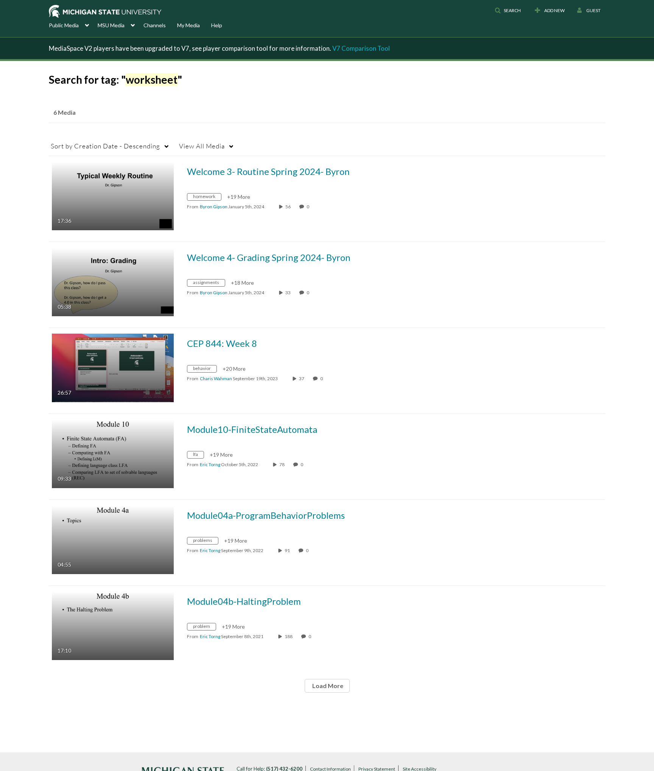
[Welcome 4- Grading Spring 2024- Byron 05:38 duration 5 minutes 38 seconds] (113, 281)
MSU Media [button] (111, 25)
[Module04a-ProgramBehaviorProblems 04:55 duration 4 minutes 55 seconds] (113, 539)
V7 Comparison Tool (361, 48)
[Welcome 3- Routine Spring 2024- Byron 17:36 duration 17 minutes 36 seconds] (113, 195)
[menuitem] (73, 24)
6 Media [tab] (64, 112)
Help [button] (216, 25)
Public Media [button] (64, 25)
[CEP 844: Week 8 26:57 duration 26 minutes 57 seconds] (113, 367)
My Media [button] (188, 25)
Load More (327, 685)
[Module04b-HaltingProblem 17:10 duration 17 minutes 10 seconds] (113, 625)
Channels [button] (154, 25)
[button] (508, 10)
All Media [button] (202, 146)
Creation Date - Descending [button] (105, 146)
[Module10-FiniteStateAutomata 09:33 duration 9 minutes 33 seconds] (113, 453)
